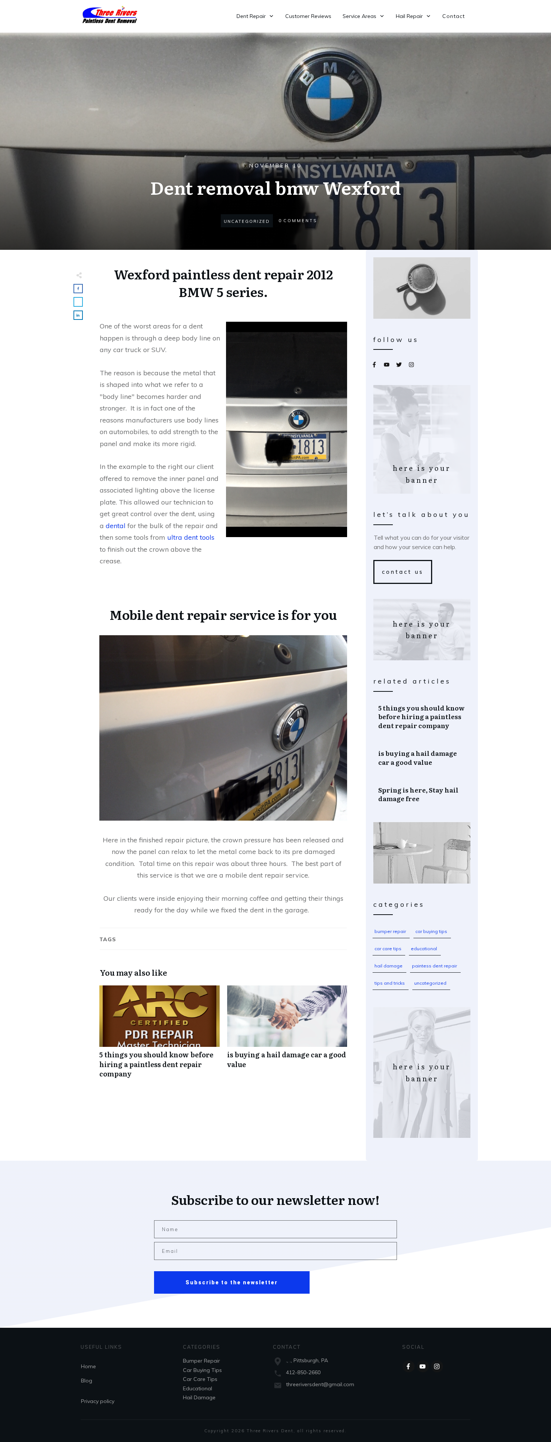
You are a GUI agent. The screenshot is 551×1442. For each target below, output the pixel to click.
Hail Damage (388, 966)
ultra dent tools (190, 537)
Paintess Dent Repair (434, 966)
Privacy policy (97, 1401)
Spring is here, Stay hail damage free (422, 794)
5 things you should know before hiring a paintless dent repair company (159, 1035)
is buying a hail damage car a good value (287, 1035)
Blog (86, 1380)
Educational (424, 948)
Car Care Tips (387, 948)
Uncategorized (430, 983)
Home (88, 1366)
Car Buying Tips (431, 931)
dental (116, 525)
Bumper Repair (390, 931)
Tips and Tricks (389, 983)
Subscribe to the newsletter (232, 1282)
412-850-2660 (303, 1372)
